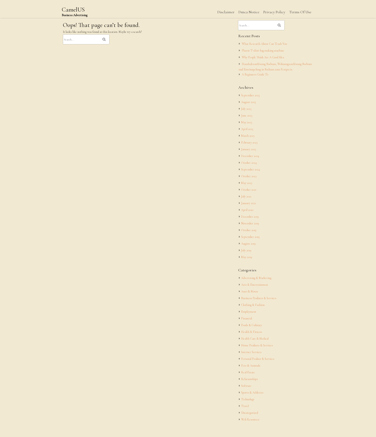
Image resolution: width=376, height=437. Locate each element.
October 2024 (249, 163)
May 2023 (246, 183)
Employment (248, 312)
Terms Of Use (300, 12)
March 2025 (248, 136)
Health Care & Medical (255, 338)
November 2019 (250, 223)
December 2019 (250, 216)
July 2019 (246, 250)
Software (246, 386)
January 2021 (248, 203)
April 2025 (247, 129)
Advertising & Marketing (256, 278)
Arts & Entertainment (254, 285)
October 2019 (248, 230)
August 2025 (248, 102)
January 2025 (248, 149)
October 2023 (249, 176)
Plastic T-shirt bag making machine (263, 50)
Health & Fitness (251, 332)
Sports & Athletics (252, 392)
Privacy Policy (274, 12)
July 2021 (246, 196)
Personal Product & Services (257, 359)
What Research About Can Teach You (264, 44)
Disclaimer (226, 12)
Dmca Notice (248, 12)
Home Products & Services (257, 345)
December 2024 (250, 156)
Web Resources (250, 419)
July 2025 (246, 109)
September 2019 (250, 237)
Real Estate (248, 372)
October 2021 (248, 190)
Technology (247, 399)
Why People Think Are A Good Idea (263, 57)
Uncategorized (249, 413)
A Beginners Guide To (255, 74)
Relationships (249, 379)
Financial (246, 318)
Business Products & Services (258, 298)
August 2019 (248, 243)
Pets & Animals (250, 365)
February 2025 (249, 142)
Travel (245, 406)
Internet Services (251, 352)
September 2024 (250, 169)
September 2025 (250, 95)
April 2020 (247, 210)
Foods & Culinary (251, 325)
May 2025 (246, 122)
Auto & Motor (249, 291)
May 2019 (246, 257)
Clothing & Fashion (253, 305)
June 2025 (246, 115)
